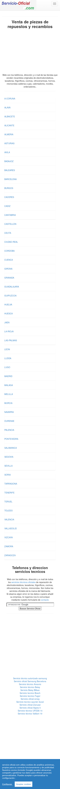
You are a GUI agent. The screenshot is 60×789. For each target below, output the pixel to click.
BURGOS (8, 188)
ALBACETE (9, 116)
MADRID (8, 376)
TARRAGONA (10, 483)
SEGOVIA (8, 456)
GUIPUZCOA (10, 295)
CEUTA (7, 232)
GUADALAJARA (11, 286)
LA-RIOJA (9, 331)
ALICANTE (9, 125)
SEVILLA (8, 465)
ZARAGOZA (10, 555)
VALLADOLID (10, 528)
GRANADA (9, 277)
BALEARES (9, 170)
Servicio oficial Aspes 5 (30, 707)
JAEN (6, 322)
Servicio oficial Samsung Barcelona (30, 681)
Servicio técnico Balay (30, 687)
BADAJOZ (9, 161)
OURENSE (9, 420)
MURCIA (8, 403)
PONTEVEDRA (11, 438)
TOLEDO (8, 510)
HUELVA (8, 304)
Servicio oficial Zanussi (30, 704)
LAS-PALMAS (10, 340)
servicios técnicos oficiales (23, 582)
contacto (45, 599)
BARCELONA (10, 179)
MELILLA (8, 394)
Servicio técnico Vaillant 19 (30, 713)
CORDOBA (9, 250)
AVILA (7, 152)
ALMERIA (8, 134)
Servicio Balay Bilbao (30, 690)
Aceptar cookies (23, 784)
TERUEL (8, 501)
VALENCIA (9, 519)
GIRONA (8, 268)
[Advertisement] (30, 51)
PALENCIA (9, 429)
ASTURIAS (9, 143)
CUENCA (8, 259)
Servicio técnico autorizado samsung (30, 678)
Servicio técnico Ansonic (30, 684)
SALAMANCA (10, 447)
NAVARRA (9, 412)
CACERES (9, 197)
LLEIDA (7, 358)
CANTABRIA (10, 214)
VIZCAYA (8, 537)
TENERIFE (9, 492)
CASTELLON (10, 223)
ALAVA (7, 107)
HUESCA (8, 313)
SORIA (7, 474)
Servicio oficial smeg (30, 698)
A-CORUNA (9, 98)
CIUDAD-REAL (11, 241)
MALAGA (8, 385)
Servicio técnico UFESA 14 (30, 710)
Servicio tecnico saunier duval (30, 701)
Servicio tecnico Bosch (30, 693)
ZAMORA (8, 546)
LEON (7, 349)
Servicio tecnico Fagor (30, 695)
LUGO (7, 367)
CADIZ (7, 206)
